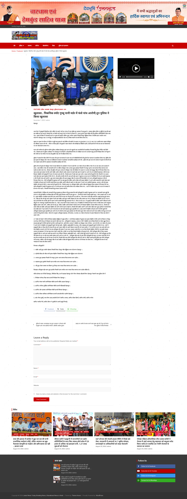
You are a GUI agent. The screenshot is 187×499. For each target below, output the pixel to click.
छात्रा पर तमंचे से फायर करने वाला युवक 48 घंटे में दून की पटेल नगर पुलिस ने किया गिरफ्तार (92, 325)
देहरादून (52, 109)
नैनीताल (61, 434)
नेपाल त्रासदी (140, 434)
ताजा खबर (58, 461)
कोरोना (37, 45)
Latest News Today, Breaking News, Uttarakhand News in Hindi (43, 495)
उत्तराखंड (47, 109)
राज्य (65, 109)
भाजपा (32, 434)
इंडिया (20, 45)
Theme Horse (76, 495)
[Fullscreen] (152, 77)
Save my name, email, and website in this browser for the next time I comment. (61, 394)
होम (14, 45)
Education (69, 431)
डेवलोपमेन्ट (45, 45)
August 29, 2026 (18, 449)
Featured (37, 109)
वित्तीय (150, 434)
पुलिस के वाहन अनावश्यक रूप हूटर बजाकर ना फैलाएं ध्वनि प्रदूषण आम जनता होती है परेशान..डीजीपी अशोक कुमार (51, 325)
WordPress (99, 495)
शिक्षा (53, 45)
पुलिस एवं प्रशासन (63, 45)
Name (36, 368)
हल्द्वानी (70, 434)
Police (109, 431)
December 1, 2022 (39, 120)
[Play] (120, 77)
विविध (15, 409)
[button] (136, 68)
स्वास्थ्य (29, 45)
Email (36, 377)
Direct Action (59, 431)
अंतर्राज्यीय (16, 434)
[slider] (134, 76)
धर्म (162, 431)
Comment (37, 345)
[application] (136, 68)
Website (36, 385)
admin (48, 120)
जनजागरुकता (146, 431)
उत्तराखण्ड (22, 434)
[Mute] (149, 77)
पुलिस (97, 434)
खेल (81, 431)
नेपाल (165, 431)
